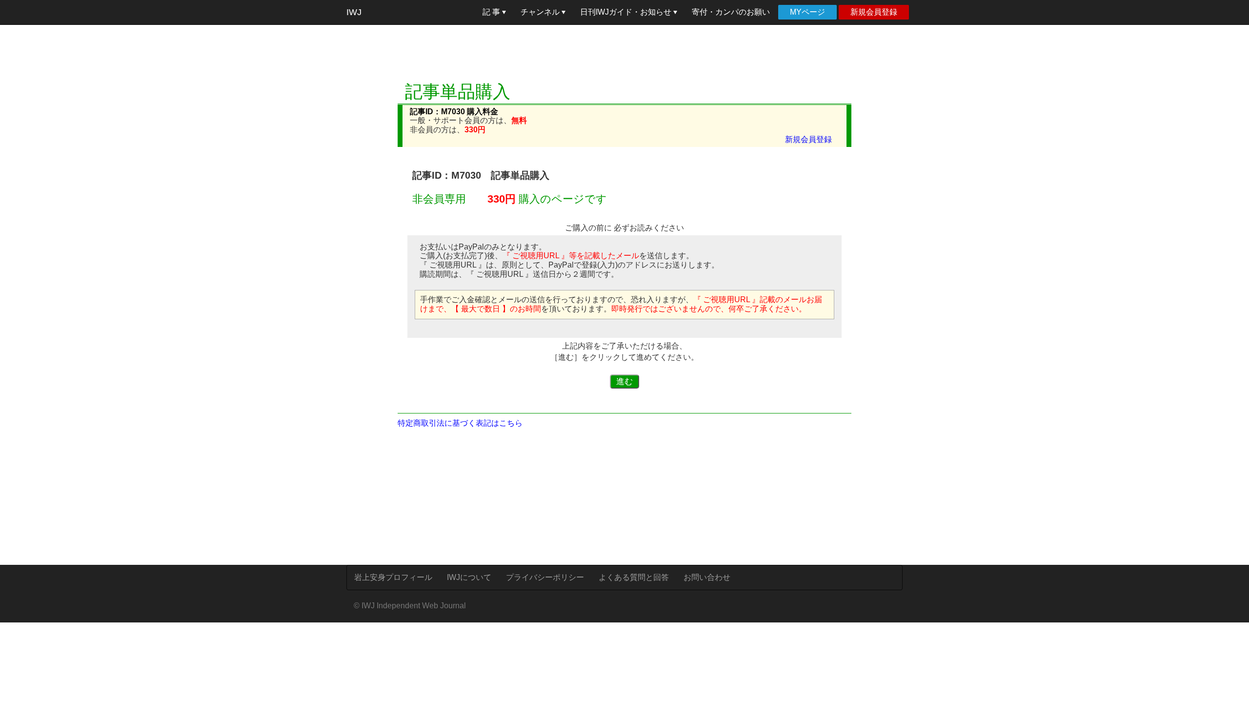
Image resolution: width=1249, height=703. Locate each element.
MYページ (807, 12)
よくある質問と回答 (634, 577)
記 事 (492, 12)
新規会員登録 (873, 12)
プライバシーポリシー (545, 577)
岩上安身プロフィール (393, 577)
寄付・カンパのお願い (731, 12)
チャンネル (541, 12)
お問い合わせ (707, 577)
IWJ (354, 12)
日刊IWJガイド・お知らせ (626, 12)
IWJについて (469, 577)
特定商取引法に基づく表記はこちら (460, 423)
